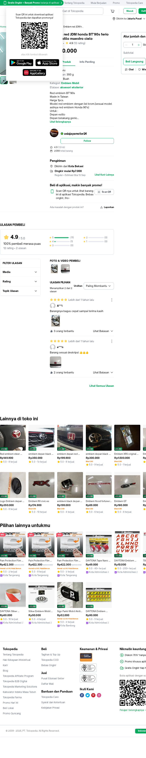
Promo (116, 3)
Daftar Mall (47, 683)
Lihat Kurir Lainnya (104, 175)
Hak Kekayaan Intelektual (16, 659)
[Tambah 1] (139, 45)
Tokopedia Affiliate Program (18, 676)
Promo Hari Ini (10, 702)
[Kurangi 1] (126, 45)
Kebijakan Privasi (50, 707)
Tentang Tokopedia (74, 3)
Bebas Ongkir (48, 665)
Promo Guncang (12, 713)
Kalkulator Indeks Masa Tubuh (19, 692)
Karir (5, 665)
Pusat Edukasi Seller (52, 678)
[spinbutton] (132, 45)
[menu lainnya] (112, 300)
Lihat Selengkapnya (60, 122)
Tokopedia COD (50, 659)
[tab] (87, 62)
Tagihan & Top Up (50, 654)
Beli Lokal (8, 708)
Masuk (129, 11)
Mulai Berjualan (98, 3)
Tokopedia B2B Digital (15, 681)
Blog (5, 670)
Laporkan (109, 207)
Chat (131, 69)
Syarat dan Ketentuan (53, 702)
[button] (129, 19)
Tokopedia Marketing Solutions (20, 686)
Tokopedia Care (134, 3)
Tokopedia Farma (12, 697)
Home (3, 26)
